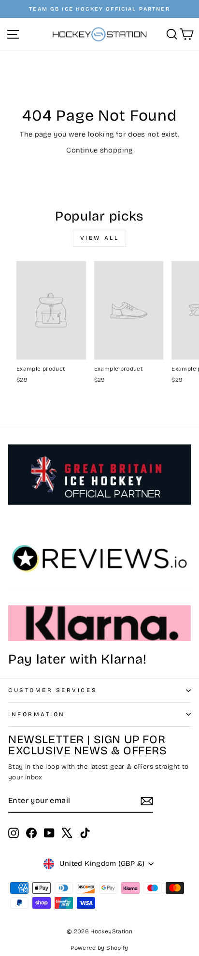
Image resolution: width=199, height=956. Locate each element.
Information (36, 714)
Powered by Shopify (99, 947)
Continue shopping (99, 150)
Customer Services (52, 690)
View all (99, 238)
